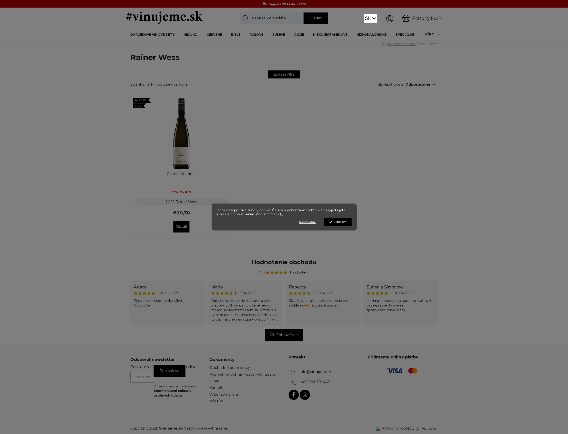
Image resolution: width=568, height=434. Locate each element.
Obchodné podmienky (229, 368)
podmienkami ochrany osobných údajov (172, 393)
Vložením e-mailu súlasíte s (175, 390)
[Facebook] (294, 395)
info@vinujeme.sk (315, 372)
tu (281, 214)
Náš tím (216, 401)
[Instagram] (305, 395)
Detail (181, 226)
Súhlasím (340, 222)
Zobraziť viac (287, 335)
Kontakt (216, 388)
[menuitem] (152, 34)
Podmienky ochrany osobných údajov (243, 374)
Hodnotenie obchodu (284, 262)
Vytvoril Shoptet (396, 428)
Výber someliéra (223, 394)
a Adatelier (425, 428)
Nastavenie (307, 222)
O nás (214, 381)
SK (368, 18)
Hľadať (316, 18)
